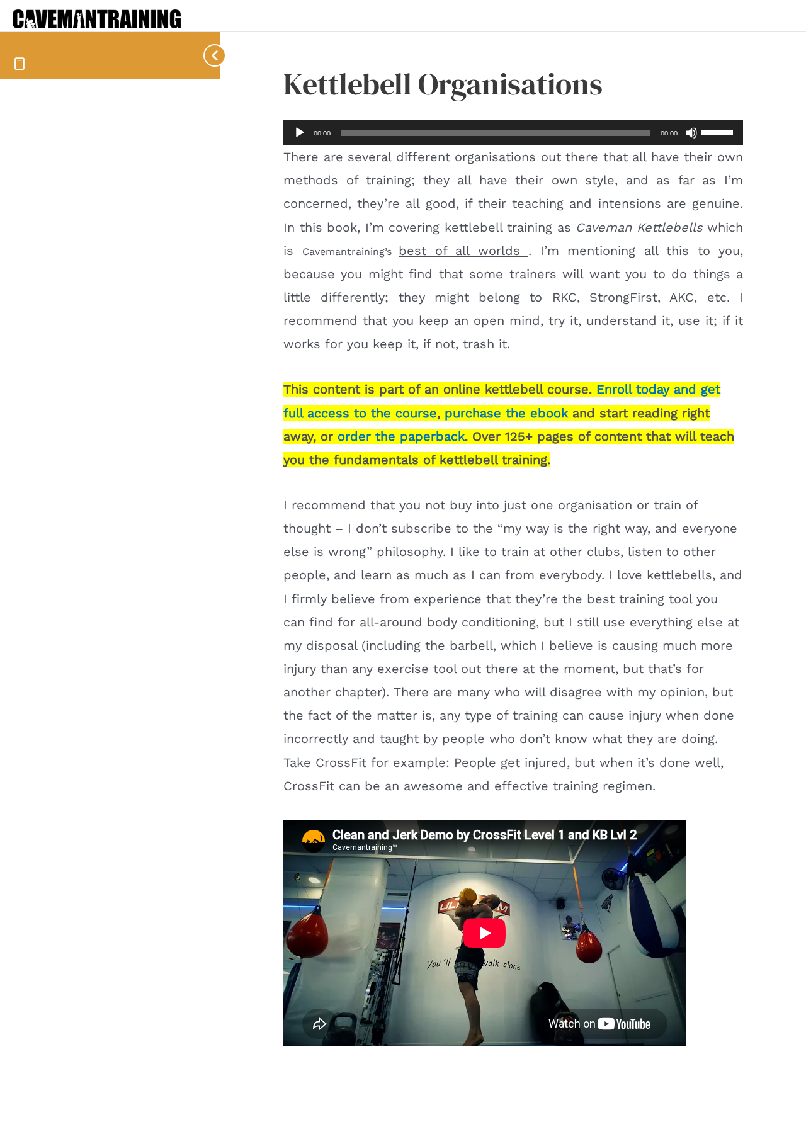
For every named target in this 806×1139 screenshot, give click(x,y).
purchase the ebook (506, 413)
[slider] (719, 131)
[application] (513, 132)
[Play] (299, 133)
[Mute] (691, 133)
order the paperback (401, 436)
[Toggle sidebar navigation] (207, 55)
